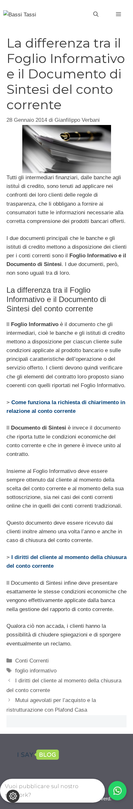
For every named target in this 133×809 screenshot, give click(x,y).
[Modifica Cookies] (12, 796)
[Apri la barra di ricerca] (96, 14)
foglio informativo (35, 671)
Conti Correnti (32, 661)
